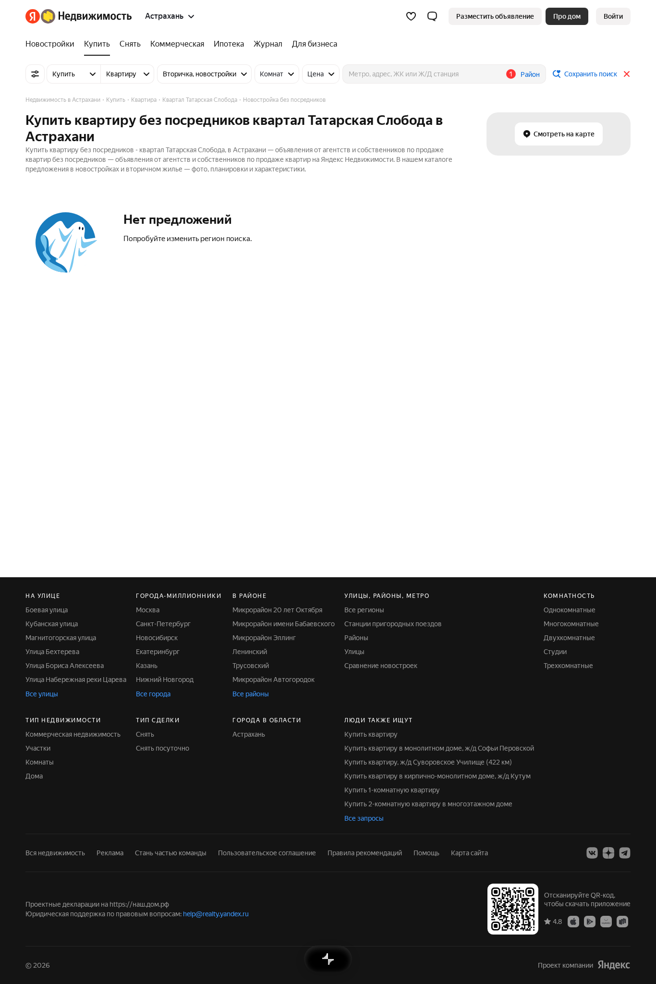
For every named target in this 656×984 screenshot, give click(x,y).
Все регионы (364, 610)
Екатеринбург (158, 652)
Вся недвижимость (55, 853)
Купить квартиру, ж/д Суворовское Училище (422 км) (428, 762)
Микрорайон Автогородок (273, 679)
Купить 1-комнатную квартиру (392, 790)
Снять (145, 734)
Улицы (354, 652)
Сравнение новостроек (380, 665)
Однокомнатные (569, 610)
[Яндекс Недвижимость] (78, 16)
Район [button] (530, 74)
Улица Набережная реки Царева (75, 679)
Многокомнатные (571, 624)
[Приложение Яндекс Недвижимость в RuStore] (622, 921)
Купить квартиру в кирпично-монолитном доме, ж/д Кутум (437, 776)
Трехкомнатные (568, 665)
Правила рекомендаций (365, 853)
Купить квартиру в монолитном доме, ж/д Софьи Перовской (439, 748)
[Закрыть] (627, 74)
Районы (356, 638)
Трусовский (250, 665)
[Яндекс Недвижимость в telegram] (625, 853)
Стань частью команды (171, 853)
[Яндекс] (614, 965)
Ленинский (249, 652)
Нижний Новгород (165, 679)
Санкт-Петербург (163, 624)
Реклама (110, 853)
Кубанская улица (51, 624)
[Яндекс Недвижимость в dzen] (608, 853)
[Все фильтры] (35, 74)
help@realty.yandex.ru (216, 914)
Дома (34, 776)
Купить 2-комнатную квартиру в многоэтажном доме (428, 804)
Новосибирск (157, 638)
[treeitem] (52, 44)
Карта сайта (469, 853)
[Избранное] (411, 16)
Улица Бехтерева (52, 652)
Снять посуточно (162, 748)
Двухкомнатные (569, 638)
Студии (555, 652)
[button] (432, 16)
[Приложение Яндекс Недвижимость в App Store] (573, 921)
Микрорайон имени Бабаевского (283, 624)
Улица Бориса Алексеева (64, 665)
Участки (37, 748)
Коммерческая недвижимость (73, 734)
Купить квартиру (371, 734)
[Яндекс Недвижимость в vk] (592, 853)
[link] (613, 16)
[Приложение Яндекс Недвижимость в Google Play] (589, 921)
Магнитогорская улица (60, 638)
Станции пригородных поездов (393, 624)
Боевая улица (46, 610)
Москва (147, 610)
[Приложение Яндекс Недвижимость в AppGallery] (606, 921)
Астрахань (248, 734)
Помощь (426, 853)
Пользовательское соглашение (267, 853)
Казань (147, 665)
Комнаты (39, 762)
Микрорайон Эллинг (264, 638)
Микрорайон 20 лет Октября (277, 610)
